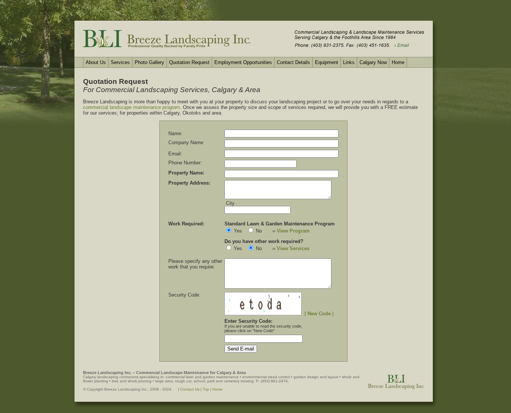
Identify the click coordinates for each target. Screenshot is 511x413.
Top (206, 389)
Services (120, 62)
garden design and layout (316, 377)
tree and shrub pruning (132, 381)
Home (398, 62)
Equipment (326, 62)
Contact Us (189, 389)
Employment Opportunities (243, 62)
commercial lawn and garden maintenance (202, 377)
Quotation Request (189, 62)
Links (349, 62)
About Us (96, 62)
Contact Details (293, 62)
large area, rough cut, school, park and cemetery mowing (204, 381)
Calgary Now (373, 62)
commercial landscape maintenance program (131, 107)
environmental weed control (266, 377)
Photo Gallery (149, 62)
